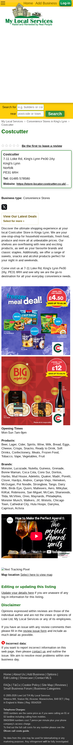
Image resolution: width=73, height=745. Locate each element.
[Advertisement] (36, 64)
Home (28, 3)
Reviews (60, 685)
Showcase (26, 677)
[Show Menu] (3, 3)
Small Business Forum (18, 688)
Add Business (46, 3)
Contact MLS (43, 677)
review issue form (35, 631)
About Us (19, 674)
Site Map (47, 685)
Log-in (65, 3)
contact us (39, 651)
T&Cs (16, 685)
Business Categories (47, 688)
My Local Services (40, 695)
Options (52, 674)
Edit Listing (11, 677)
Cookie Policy (31, 685)
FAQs (7, 685)
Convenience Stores (36, 198)
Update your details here (17, 593)
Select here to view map (36, 574)
